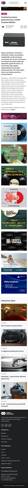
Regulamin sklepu (6, 463)
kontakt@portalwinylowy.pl (9, 471)
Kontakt (3, 449)
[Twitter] (9, 425)
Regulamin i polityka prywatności (10, 461)
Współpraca (4, 436)
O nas (2, 452)
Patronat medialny (6, 439)
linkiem (13, 109)
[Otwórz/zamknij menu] (25, 2)
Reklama (3, 433)
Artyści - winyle (5, 458)
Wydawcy (4, 455)
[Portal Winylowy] (3, 2)
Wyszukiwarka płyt (14, 2)
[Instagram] (6, 425)
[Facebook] (2, 425)
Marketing (4, 442)
